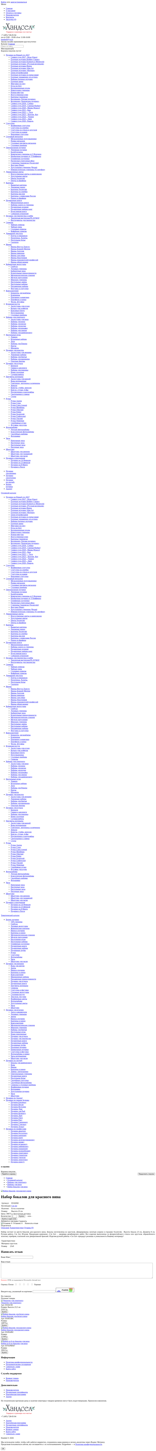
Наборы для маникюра (20, 359)
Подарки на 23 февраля (20, 463)
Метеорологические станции (23, 275)
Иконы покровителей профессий (24, 260)
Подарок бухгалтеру (19, 1133)
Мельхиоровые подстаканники (24, 139)
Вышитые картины (19, 185)
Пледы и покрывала (19, 236)
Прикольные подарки (20, 1049)
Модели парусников (19, 277)
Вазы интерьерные (18, 381)
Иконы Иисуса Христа (20, 247)
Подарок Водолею (18, 1107)
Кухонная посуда (13, 304)
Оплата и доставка (13, 13)
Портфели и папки (18, 299)
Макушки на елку (18, 84)
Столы (13, 396)
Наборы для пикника (19, 370)
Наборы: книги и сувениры (22, 205)
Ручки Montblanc (18, 407)
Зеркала (14, 385)
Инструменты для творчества (23, 220)
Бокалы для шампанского (21, 1063)
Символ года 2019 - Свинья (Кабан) (25, 106)
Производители (12, 15)
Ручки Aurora (16, 401)
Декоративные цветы (15, 172)
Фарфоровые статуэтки (20, 125)
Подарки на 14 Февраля (20, 460)
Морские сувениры (19, 280)
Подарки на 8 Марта (19, 465)
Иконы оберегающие (19, 262)
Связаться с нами (13, 1367)
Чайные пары (16, 227)
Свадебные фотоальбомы (21, 1083)
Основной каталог (8, 493)
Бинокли (14, 366)
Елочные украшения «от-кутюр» (24, 77)
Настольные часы (18, 445)
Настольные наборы (19, 284)
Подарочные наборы (19, 948)
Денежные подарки (19, 150)
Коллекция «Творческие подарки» (25, 101)
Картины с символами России (23, 196)
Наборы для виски (18, 324)
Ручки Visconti (17, 418)
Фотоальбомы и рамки (20, 1054)
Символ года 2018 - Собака (22, 103)
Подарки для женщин (11, 472)
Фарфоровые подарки (20, 1087)
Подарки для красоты (15, 350)
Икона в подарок (18, 931)
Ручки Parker (16, 412)
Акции (9, 1397)
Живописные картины (20, 928)
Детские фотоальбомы (20, 429)
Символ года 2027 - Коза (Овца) (24, 57)
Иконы (9, 244)
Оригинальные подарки (16, 147)
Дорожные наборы (18, 355)
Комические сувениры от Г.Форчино (26, 154)
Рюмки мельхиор (18, 141)
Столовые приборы (19, 145)
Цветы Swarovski (18, 178)
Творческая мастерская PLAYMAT (25, 218)
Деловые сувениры (19, 269)
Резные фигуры (17, 92)
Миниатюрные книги (20, 203)
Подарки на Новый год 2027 (18, 55)
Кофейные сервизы (19, 231)
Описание (5, 1228)
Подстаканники (17, 313)
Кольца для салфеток (19, 308)
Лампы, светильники (19, 1072)
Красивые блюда (18, 311)
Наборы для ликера (19, 330)
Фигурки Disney (17, 165)
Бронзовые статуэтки (19, 134)
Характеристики (17, 1228)
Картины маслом (18, 194)
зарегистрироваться (18, 2)
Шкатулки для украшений (21, 454)
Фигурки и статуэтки (20, 288)
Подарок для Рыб (18, 1111)
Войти (3, 2)
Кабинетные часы (18, 271)
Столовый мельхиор (14, 136)
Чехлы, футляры (17, 302)
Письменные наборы (19, 286)
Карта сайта (11, 1369)
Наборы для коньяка (19, 328)
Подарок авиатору (18, 1131)
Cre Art (14, 1206)
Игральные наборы (19, 339)
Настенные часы (17, 443)
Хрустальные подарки (20, 1091)
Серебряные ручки (18, 423)
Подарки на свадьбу (10, 481)
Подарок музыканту (19, 1144)
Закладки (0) (11, 19)
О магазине (10, 11)
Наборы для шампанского (21, 333)
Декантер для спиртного (11, 1303)
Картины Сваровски (19, 97)
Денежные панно (18, 187)
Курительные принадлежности (23, 273)
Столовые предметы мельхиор (23, 143)
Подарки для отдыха (14, 363)
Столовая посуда (18, 994)
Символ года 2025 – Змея (21, 119)
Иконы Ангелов (17, 251)
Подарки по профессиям (16, 1129)
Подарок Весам (17, 1105)
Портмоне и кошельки (20, 297)
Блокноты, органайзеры (21, 293)
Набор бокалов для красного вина (15, 1330)
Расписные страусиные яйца (22, 161)
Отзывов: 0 (17, 1223)
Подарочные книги (14, 200)
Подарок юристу (18, 1162)
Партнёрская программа (16, 1394)
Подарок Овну (17, 1118)
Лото (13, 341)
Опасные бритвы (18, 361)
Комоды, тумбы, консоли (21, 388)
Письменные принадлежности (23, 979)
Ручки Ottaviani (17, 410)
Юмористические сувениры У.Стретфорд (28, 170)
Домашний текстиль (14, 233)
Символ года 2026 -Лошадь (22, 121)
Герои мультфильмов (19, 73)
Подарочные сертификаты (17, 1392)
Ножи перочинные (18, 1034)
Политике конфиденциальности (88, 1444)
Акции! (9, 489)
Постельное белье (18, 240)
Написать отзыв (31, 1223)
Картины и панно (18, 933)
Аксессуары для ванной (21, 379)
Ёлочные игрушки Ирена (21, 66)
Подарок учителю (18, 1157)
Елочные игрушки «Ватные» (23, 70)
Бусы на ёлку (16, 86)
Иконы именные (17, 253)
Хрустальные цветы (19, 176)
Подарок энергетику (19, 1160)
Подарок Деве (16, 1109)
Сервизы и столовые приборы (23, 1085)
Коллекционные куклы (20, 88)
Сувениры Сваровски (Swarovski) (25, 163)
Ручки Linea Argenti (19, 405)
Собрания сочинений (20, 214)
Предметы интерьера (14, 377)
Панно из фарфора (18, 198)
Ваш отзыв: (5, 1262)
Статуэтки (10, 123)
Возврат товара (12, 1378)
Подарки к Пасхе (18, 467)
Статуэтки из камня (19, 132)
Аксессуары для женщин (21, 352)
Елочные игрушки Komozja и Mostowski (27, 62)
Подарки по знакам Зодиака (17, 1100)
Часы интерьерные (18, 1056)
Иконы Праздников (19, 258)
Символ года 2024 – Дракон (22, 117)
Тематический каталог (10, 915)
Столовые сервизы (18, 229)
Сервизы (14, 988)
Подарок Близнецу (18, 1102)
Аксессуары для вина (20, 319)
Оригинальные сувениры (21, 1074)
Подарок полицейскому (20, 1151)
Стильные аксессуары (20, 992)
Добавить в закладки (9, 1221)
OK (3, 1449)
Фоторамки (15, 436)
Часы (8, 438)
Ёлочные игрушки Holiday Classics (25, 59)
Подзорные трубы (18, 950)
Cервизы (9, 222)
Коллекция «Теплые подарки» (23, 99)
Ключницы (15, 295)
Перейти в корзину (9, 1174)
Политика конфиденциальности (19, 1362)
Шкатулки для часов (19, 456)
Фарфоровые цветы (19, 999)
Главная (9, 8)
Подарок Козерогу (18, 1113)
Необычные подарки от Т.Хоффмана (26, 156)
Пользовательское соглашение (18, 1364)
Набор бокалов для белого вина (14, 1316)
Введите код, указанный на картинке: (16, 1291)
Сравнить (23, 1221)
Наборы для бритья (19, 357)
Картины (9, 183)
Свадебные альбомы (19, 434)
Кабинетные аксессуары (16, 264)
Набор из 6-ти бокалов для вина (14, 1343)
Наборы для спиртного (15, 317)
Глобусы (14, 266)
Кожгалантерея (12, 291)
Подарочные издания (19, 207)
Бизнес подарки (9, 485)
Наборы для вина (18, 322)
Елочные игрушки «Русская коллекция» (27, 64)
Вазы (13, 1065)
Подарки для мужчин (11, 476)
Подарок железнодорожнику (23, 1140)
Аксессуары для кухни (20, 306)
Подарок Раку (16, 1120)
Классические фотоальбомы (22, 432)
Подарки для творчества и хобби (19, 216)
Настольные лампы (19, 282)
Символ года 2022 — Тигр (22, 112)
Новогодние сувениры (20, 90)
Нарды (13, 346)
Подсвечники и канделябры (22, 392)
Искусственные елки (19, 95)
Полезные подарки (18, 1047)
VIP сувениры (16, 922)
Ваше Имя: (5, 1257)
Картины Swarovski (19, 189)
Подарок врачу (17, 1138)
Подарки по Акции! (14, 1098)
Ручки (8, 399)
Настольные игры (13, 335)
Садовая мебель (17, 374)
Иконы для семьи (18, 255)
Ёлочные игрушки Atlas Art (22, 68)
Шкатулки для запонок (20, 452)
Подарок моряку (17, 1142)
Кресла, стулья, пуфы (19, 390)
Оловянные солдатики (20, 159)
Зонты (13, 968)
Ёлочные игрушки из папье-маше (25, 75)
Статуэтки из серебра (20, 128)
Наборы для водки (18, 326)
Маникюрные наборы (20, 977)
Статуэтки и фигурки (20, 990)
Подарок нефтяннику (20, 1146)
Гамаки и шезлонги (19, 368)
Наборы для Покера (19, 344)
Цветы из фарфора (18, 181)
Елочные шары (17, 81)
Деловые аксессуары (19, 926)
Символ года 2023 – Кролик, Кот (24, 114)
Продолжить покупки (146, 1174)
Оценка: (4, 1284)
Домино (14, 337)
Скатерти (15, 242)
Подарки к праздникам (15, 458)
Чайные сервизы (17, 225)
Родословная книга (19, 211)
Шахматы (15, 348)
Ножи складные (17, 372)
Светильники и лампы (20, 394)
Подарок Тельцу (17, 1127)
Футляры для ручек (19, 425)
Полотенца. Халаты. (19, 238)
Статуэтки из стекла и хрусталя (24, 130)
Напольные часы (18, 440)
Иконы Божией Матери (20, 249)
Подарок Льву (16, 1116)
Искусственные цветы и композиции (26, 174)
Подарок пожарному (19, 1149)
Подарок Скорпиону (19, 1122)
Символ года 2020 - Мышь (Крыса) (25, 108)
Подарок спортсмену (19, 1153)
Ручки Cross (16, 403)
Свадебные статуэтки (20, 1080)
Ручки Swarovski (17, 414)
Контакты (10, 17)
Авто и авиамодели (19, 1012)
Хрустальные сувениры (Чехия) (24, 167)
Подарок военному (19, 1135)
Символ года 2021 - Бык (21, 110)
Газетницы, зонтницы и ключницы (25, 383)
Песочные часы (17, 447)
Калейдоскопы (17, 152)
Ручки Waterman (17, 421)
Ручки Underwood (18, 416)
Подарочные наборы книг (21, 209)
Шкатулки (10, 449)
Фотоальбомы (11, 427)
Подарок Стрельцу (18, 1124)
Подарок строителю (19, 1155)
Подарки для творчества (21, 1038)
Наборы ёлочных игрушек (22, 79)
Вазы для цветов (17, 966)
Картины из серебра (19, 192)
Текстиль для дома (18, 997)
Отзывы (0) (29, 1228)
